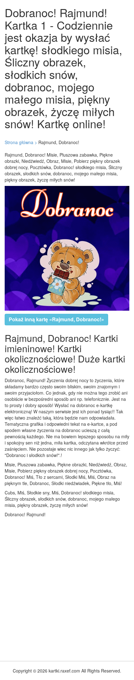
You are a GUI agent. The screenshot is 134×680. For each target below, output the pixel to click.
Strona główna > (21, 142)
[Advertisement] (67, 588)
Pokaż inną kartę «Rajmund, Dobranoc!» (56, 319)
